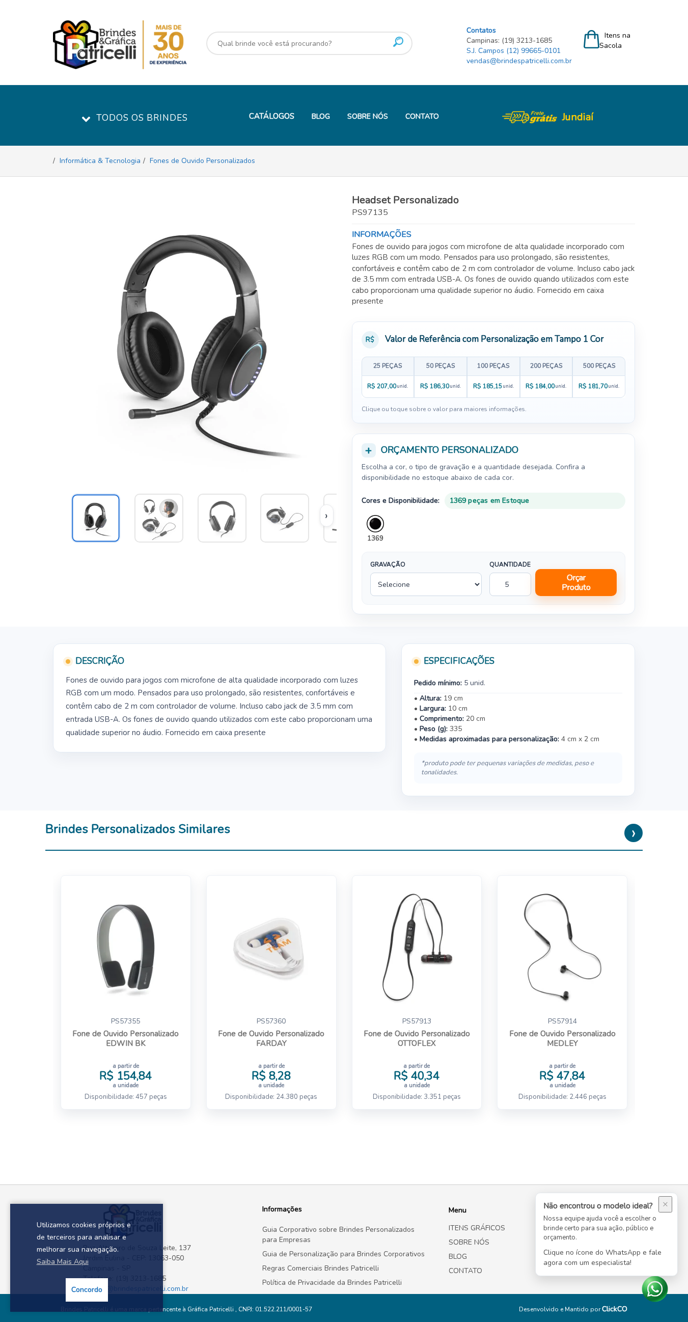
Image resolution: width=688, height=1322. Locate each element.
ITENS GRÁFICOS (477, 1228)
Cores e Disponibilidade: (400, 500)
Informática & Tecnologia (100, 161)
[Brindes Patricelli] (165, 1221)
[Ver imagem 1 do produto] (163, 516)
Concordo (86, 1289)
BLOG (321, 116)
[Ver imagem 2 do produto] (227, 516)
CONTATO (422, 116)
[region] (494, 377)
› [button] (326, 515)
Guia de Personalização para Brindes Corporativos (343, 1254)
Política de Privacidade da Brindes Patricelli (332, 1282)
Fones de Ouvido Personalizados (202, 161)
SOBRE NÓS (367, 116)
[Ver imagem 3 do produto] (289, 516)
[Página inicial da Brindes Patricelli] (150, 44)
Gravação (387, 564)
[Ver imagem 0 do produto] (100, 516)
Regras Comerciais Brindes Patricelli (320, 1268)
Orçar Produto (576, 582)
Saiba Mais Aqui (63, 1261)
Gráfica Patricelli (211, 1309)
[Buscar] (398, 42)
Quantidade (510, 564)
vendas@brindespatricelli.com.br (519, 61)
